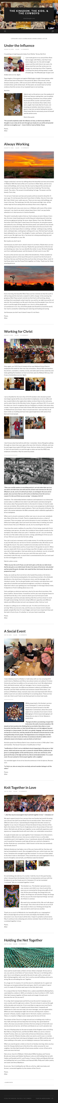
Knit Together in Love (20, 788)
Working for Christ (18, 331)
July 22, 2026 (8, 791)
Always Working (16, 144)
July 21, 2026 (8, 944)
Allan (17, 49)
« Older (8, 1082)
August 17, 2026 (9, 148)
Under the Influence (19, 46)
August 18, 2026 (9, 49)
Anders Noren (46, 1098)
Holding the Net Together (23, 940)
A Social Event (15, 631)
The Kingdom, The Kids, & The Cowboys (29, 12)
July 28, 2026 (8, 635)
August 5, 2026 (8, 335)
